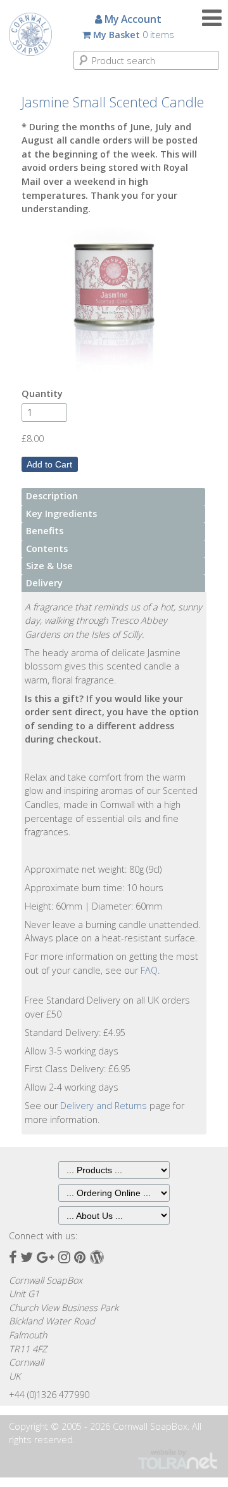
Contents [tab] (47, 548)
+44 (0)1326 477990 (49, 1395)
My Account (132, 19)
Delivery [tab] (44, 583)
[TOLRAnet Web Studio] (178, 1459)
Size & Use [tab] (49, 566)
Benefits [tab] (44, 531)
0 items (133, 35)
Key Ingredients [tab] (61, 514)
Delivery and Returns (103, 1106)
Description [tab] (52, 496)
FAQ (149, 970)
